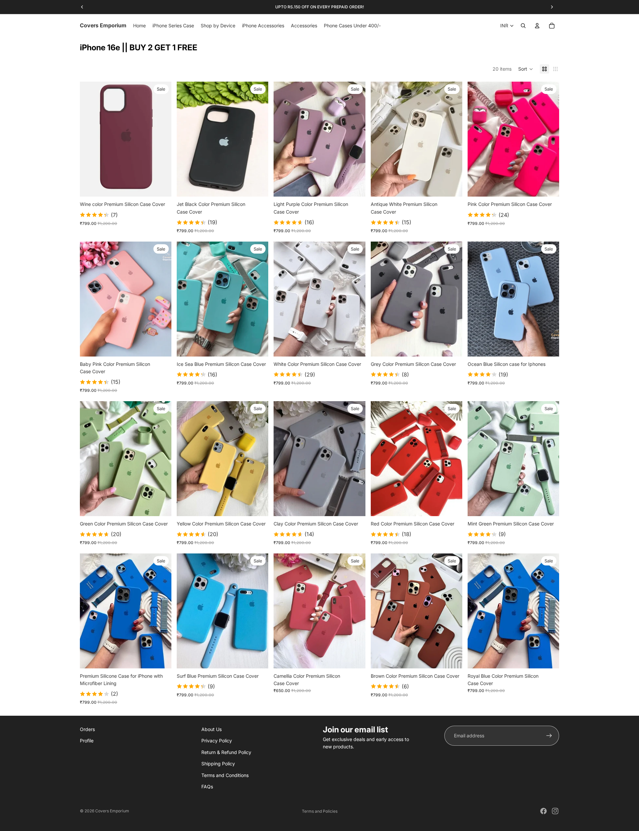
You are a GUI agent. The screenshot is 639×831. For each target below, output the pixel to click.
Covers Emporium (112, 810)
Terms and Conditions (225, 775)
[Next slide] (258, 139)
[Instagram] (555, 811)
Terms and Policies (319, 811)
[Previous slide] (187, 139)
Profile (87, 740)
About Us (211, 729)
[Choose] (161, 187)
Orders (87, 729)
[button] (525, 69)
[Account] (537, 25)
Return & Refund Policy (226, 752)
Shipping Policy (218, 763)
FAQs (207, 786)
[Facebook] (543, 811)
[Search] (523, 25)
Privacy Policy (216, 740)
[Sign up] (549, 736)
